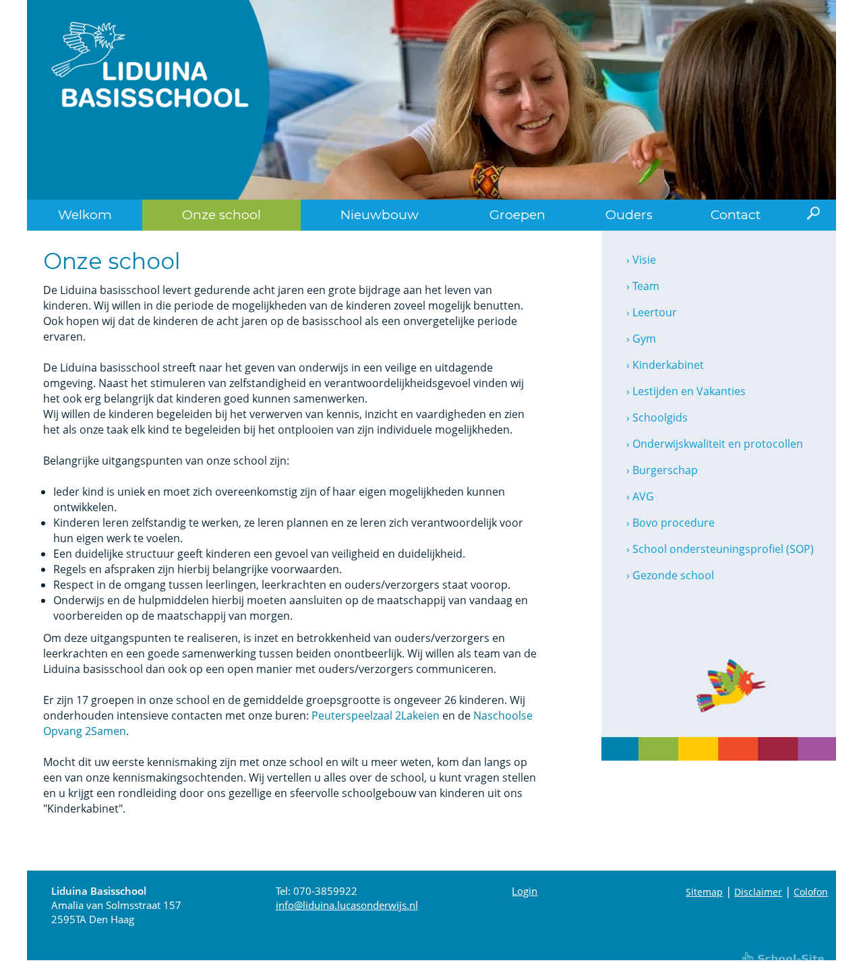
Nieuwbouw (379, 215)
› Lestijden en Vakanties (686, 391)
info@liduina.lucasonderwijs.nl (347, 905)
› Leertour (651, 312)
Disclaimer (758, 891)
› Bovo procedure (670, 522)
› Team (642, 286)
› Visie (641, 259)
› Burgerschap (662, 470)
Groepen (517, 215)
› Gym (641, 338)
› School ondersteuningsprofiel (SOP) (720, 548)
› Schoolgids (657, 417)
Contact (736, 215)
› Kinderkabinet (665, 364)
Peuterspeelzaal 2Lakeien (375, 715)
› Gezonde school (670, 575)
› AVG (640, 496)
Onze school (221, 215)
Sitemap (704, 891)
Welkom (85, 215)
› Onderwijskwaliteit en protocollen (714, 443)
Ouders (629, 215)
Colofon (811, 891)
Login (524, 891)
